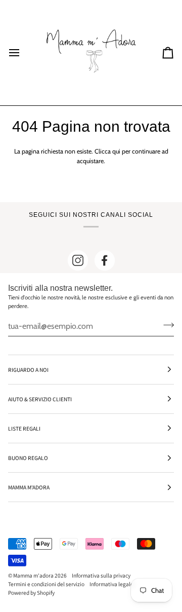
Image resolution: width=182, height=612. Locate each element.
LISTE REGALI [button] (24, 428)
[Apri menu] (23, 52)
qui (116, 151)
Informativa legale (111, 584)
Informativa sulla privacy (101, 575)
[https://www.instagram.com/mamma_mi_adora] (77, 260)
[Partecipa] (165, 325)
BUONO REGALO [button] (28, 458)
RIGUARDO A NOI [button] (28, 369)
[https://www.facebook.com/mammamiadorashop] (104, 260)
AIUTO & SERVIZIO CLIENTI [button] (40, 399)
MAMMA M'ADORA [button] (29, 487)
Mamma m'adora (33, 575)
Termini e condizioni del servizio (46, 584)
